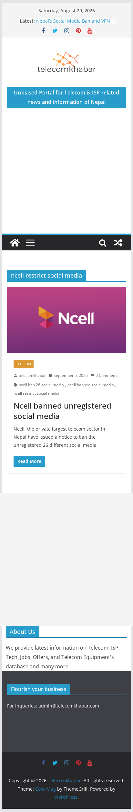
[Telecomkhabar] (15, 242)
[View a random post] (118, 242)
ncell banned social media (90, 385)
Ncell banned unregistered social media (62, 410)
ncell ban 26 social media (41, 385)
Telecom (23, 364)
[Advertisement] (66, 178)
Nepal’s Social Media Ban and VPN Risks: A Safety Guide (73, 24)
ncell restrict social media (36, 393)
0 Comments (107, 375)
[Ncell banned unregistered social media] (66, 320)
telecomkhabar (32, 375)
